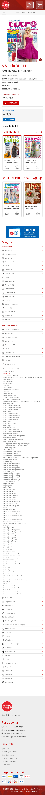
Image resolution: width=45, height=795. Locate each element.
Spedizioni (5, 749)
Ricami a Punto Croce (10, 572)
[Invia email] (16, 127)
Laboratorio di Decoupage (11, 480)
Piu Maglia (6, 526)
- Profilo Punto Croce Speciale (12, 558)
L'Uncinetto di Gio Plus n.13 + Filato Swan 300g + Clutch (20, 458)
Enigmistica (10, 281)
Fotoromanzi (10, 613)
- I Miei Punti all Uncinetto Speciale (14, 436)
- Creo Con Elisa (8, 394)
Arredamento (10, 254)
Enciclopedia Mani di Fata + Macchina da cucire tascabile (21, 402)
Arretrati (32, 12)
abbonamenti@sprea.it (17, 730)
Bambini (8, 258)
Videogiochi (10, 682)
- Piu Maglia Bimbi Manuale (11, 536)
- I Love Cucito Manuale (10, 413)
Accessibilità (6, 765)
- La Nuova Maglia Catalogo (12, 476)
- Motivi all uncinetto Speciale (12, 520)
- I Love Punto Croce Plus (11, 430)
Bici (7, 266)
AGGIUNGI (10, 119)
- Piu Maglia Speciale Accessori (13, 546)
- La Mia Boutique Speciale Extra (13, 470)
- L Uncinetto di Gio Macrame (12, 452)
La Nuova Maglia (8, 472)
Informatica (9, 296)
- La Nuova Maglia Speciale (11, 478)
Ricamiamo (6, 578)
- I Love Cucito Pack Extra (11, 418)
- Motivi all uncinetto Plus (11, 518)
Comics (8, 270)
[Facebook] (10, 127)
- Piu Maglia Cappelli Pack (11, 540)
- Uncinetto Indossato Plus (11, 592)
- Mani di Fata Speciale (10, 504)
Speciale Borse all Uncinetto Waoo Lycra (16, 580)
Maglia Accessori (8, 484)
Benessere (9, 262)
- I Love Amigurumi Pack (10, 410)
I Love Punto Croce (9, 428)
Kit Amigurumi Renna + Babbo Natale (15, 446)
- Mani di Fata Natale (9, 500)
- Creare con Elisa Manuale (11, 390)
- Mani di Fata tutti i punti (11, 506)
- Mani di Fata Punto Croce (11, 502)
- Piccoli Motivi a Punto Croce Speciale (15, 524)
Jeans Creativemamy (9, 442)
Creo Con (6, 391)
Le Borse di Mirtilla (9, 482)
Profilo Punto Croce (9, 552)
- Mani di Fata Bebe (9, 492)
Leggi (7, 300)
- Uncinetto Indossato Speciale (13, 594)
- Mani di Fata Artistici (9, 490)
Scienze (8, 316)
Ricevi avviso (12, 103)
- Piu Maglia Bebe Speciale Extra (13, 532)
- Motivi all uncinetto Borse (11, 512)
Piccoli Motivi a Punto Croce (12, 522)
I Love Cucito (7, 412)
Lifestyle (8, 640)
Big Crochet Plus (8, 381)
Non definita (10, 651)
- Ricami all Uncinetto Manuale (12, 576)
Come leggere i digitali (9, 752)
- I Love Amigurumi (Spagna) (12, 406)
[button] (39, 6)
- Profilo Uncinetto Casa (10, 562)
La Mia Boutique (8, 462)
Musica (8, 308)
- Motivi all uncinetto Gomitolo (12, 514)
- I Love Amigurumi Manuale (12, 408)
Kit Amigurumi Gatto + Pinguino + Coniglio (16, 444)
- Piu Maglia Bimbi (8, 534)
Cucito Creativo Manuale (11, 398)
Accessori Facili (8, 380)
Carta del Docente (8, 755)
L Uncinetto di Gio (8, 450)
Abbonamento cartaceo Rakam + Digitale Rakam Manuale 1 (22, 377)
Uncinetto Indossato (9, 590)
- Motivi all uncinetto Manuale (12, 516)
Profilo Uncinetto (8, 560)
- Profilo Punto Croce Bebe (11, 554)
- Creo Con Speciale (9, 395)
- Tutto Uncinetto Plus (10, 586)
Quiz (7, 659)
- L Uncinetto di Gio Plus (10, 454)
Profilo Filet (6, 548)
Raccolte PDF (10, 312)
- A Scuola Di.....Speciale (10, 376)
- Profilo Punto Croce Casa (11, 556)
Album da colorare (12, 329)
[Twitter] (13, 127)
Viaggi (8, 678)
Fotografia (9, 285)
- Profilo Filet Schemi (9, 550)
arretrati (14, 75)
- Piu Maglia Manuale (9, 542)
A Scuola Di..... (7, 373)
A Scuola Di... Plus (8, 372)
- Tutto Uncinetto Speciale (11, 588)
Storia (8, 319)
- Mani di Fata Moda (9, 498)
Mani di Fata (7, 488)
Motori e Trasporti (12, 304)
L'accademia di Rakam (10, 460)
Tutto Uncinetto (8, 584)
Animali (8, 250)
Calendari (9, 353)
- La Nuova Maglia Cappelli (11, 474)
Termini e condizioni (9, 761)
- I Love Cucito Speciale (10, 420)
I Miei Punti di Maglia (9, 438)
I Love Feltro (7, 422)
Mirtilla (5, 508)
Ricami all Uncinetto (9, 574)
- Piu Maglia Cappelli (9, 538)
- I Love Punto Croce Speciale (12, 432)
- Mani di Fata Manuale (10, 496)
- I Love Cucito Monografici (11, 416)
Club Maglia (6, 386)
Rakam (5, 566)
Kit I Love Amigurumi (9, 448)
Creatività (14, 82)
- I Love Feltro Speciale (10, 424)
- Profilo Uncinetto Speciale (12, 564)
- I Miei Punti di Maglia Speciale (13, 440)
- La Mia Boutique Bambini (11, 464)
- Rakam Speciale (8, 570)
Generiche (9, 289)
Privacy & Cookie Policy (10, 758)
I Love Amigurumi (8, 404)
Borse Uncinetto (8, 383)
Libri (7, 636)
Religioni (8, 667)
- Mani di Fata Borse (9, 494)
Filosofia (8, 605)
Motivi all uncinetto (9, 510)
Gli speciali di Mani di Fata (11, 369)
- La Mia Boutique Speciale (11, 468)
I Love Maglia (7, 426)
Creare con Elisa (8, 387)
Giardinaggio (10, 293)
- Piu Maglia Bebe (8, 528)
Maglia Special (7, 486)
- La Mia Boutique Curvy (10, 466)
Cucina (8, 277)
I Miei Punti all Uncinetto (10, 434)
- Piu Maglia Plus (8, 544)
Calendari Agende (12, 356)
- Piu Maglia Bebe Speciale (11, 530)
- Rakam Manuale (8, 568)
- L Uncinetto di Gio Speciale (12, 456)
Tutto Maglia (7, 582)
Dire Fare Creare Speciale (11, 399)
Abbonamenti (20, 12)
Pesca (8, 655)
